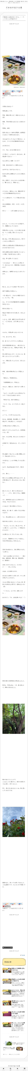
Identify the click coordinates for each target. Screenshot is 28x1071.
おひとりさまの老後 (8, 947)
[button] (25, 538)
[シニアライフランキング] (6, 93)
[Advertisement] (14, 39)
